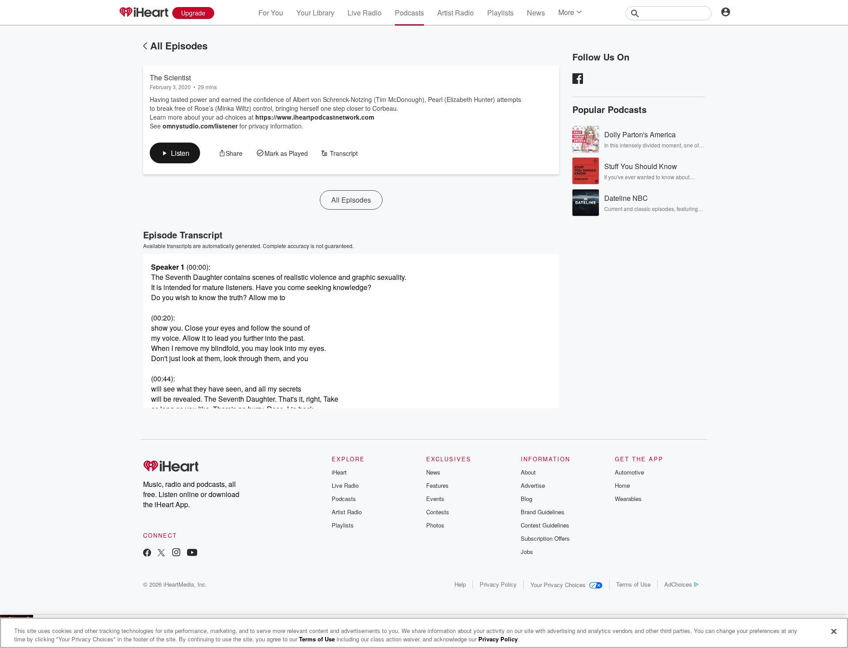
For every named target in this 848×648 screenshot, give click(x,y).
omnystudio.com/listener (200, 125)
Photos (435, 525)
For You (270, 13)
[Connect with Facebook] (147, 553)
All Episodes (179, 45)
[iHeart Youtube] (192, 553)
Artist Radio (455, 13)
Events (435, 498)
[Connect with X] (161, 553)
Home (622, 485)
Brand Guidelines (542, 512)
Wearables (628, 498)
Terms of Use (633, 584)
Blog (526, 498)
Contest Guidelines (545, 525)
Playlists (500, 13)
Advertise (533, 485)
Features (437, 485)
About (528, 472)
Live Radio (365, 13)
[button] (175, 153)
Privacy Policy (498, 584)
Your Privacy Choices (558, 584)
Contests (437, 512)
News (536, 13)
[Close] (834, 631)
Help (460, 584)
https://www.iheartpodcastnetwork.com (314, 117)
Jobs (527, 551)
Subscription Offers (545, 538)
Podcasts (409, 13)
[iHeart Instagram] (176, 553)
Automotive (629, 472)
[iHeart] (143, 13)
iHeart (339, 472)
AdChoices (678, 584)
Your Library (315, 13)
